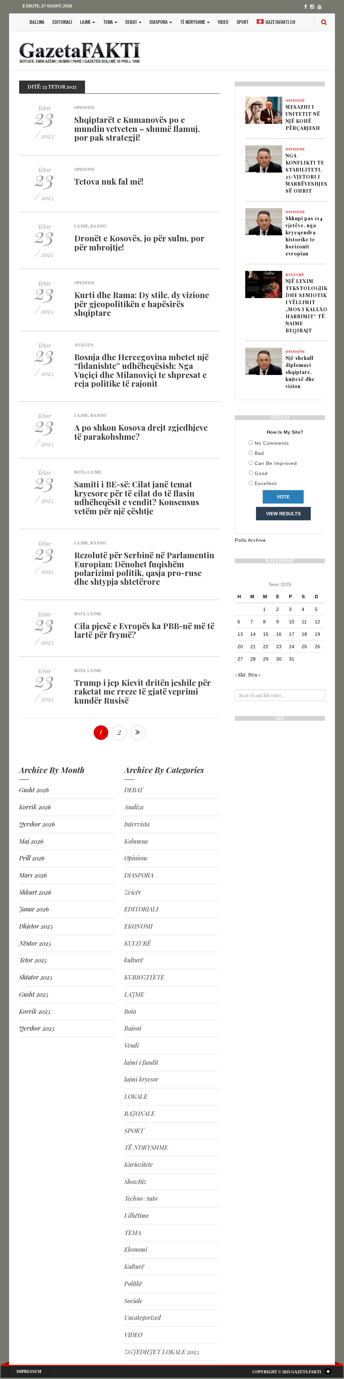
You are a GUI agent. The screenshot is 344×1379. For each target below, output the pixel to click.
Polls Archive (250, 540)
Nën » (254, 675)
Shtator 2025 (35, 977)
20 (240, 646)
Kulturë (134, 1267)
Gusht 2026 (34, 790)
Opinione (84, 107)
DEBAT (131, 21)
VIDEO (223, 21)
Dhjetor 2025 (36, 926)
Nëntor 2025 (35, 943)
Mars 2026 (33, 875)
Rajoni (98, 226)
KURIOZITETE (144, 977)
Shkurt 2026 (35, 892)
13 (240, 634)
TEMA (108, 21)
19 (317, 634)
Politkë (133, 1284)
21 (253, 646)
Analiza (83, 345)
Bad (259, 453)
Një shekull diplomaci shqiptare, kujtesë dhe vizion (300, 372)
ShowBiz (135, 1182)
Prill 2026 (31, 858)
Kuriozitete (138, 1164)
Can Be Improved (276, 463)
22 (265, 646)
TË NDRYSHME (193, 21)
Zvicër (132, 892)
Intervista (136, 824)
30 (279, 659)
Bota (79, 472)
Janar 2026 (34, 909)
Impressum (28, 1371)
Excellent (266, 483)
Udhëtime (136, 1215)
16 (279, 634)
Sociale (133, 1301)
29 (265, 659)
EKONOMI (138, 926)
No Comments (272, 443)
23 (279, 646)
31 (291, 659)
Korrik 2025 (34, 1011)
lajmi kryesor (141, 1079)
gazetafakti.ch (280, 21)
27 (240, 659)
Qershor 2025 (36, 1028)
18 (304, 634)
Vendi (131, 1045)
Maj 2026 (31, 841)
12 (317, 621)
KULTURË (137, 943)
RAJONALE (139, 1113)
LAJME (86, 21)
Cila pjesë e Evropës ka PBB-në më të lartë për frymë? (144, 630)
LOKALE (135, 1096)
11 (304, 621)
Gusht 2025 (33, 994)
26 (317, 646)
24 (291, 646)
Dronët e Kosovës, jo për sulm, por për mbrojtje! (139, 242)
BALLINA (37, 21)
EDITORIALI (62, 21)
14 (253, 634)
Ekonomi (135, 1249)
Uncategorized (142, 1318)
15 (265, 634)
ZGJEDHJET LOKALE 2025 (161, 1352)
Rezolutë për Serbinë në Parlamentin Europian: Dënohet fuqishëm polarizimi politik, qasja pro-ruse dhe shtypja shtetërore (144, 568)
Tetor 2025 (33, 960)
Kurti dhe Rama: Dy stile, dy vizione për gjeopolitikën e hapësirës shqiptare (141, 303)
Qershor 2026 (37, 824)
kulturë (133, 960)
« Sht (240, 675)
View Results (283, 513)
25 (304, 646)
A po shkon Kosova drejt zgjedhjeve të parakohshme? (141, 431)
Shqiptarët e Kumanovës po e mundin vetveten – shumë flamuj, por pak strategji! (137, 128)
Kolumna (136, 841)
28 (253, 659)
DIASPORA (159, 21)
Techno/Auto (141, 1198)
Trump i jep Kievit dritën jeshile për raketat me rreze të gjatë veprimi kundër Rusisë (142, 691)
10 (291, 621)
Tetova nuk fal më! (108, 181)
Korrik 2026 (35, 807)
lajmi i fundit (141, 1062)
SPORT (242, 21)
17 (291, 634)
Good (261, 473)
